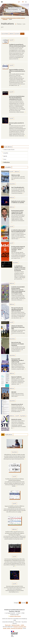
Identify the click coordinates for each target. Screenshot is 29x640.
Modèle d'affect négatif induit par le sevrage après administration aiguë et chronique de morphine (14, 533)
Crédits (22, 625)
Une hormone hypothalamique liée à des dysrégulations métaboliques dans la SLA (16, 98)
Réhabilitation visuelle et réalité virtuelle (14, 454)
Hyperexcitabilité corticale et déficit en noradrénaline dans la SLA (17, 71)
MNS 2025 (13, 392)
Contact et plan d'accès (15, 616)
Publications (5, 19)
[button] (19, 2)
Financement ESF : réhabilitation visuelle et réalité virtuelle (17, 360)
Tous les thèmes (5, 33)
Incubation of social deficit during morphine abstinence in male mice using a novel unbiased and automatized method (18, 289)
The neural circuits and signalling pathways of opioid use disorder (17, 309)
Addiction (11, 33)
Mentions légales (16, 625)
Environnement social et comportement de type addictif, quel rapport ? (17, 212)
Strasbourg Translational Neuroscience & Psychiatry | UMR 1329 (13, 18)
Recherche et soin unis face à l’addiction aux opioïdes (18, 202)
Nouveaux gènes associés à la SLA (14, 586)
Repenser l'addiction (16, 377)
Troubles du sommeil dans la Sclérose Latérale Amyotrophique (17, 45)
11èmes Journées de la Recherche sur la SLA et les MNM (17, 327)
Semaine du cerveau (16, 419)
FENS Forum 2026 (15, 175)
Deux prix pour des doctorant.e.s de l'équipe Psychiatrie (17, 344)
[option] (14, 176)
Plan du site (8, 625)
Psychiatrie (17, 33)
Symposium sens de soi (17, 404)
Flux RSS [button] (23, 602)
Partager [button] (16, 602)
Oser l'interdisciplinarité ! (17, 187)
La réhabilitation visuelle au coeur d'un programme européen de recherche (19, 268)
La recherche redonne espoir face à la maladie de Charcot (18, 230)
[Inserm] (23, 11)
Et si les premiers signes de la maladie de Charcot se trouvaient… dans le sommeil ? (18, 249)
